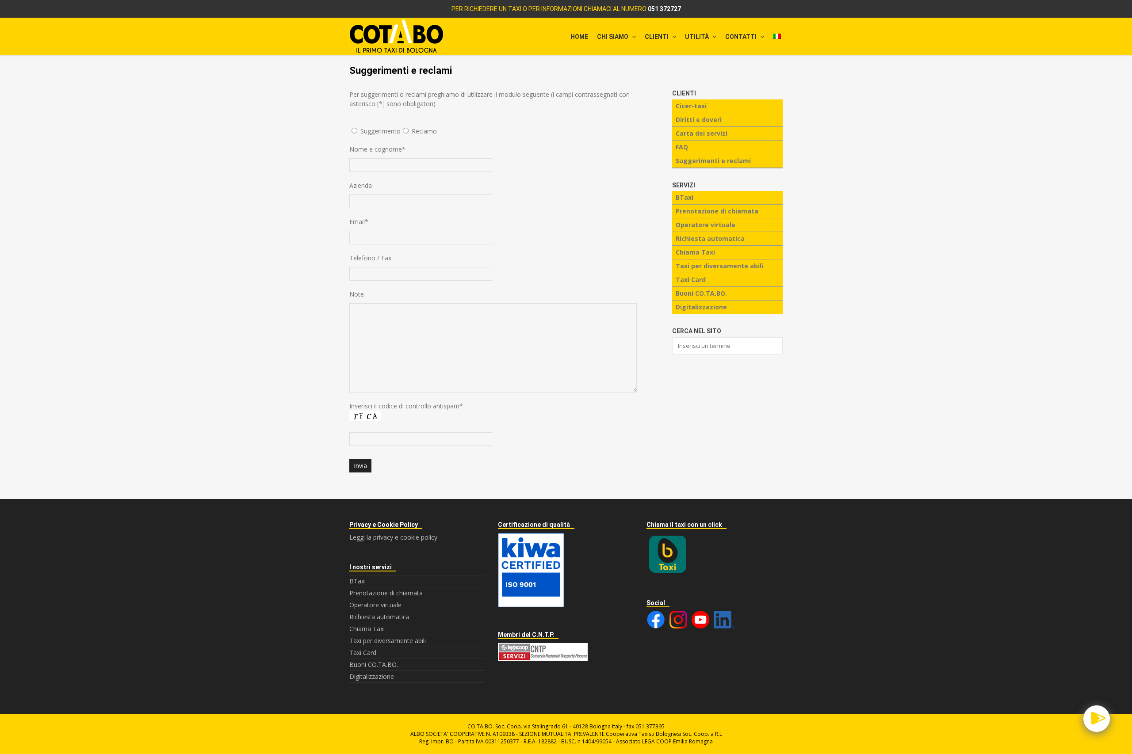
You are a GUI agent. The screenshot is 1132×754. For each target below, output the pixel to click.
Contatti (741, 36)
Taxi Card (691, 279)
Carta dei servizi (701, 133)
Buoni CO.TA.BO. (701, 293)
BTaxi (684, 197)
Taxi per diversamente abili (719, 266)
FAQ (682, 147)
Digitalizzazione (701, 307)
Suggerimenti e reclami (713, 160)
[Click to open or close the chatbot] (1096, 718)
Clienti (657, 36)
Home (579, 36)
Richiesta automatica (710, 238)
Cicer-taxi (691, 106)
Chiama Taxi (695, 252)
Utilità (697, 36)
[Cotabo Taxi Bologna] (566, 36)
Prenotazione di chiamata (717, 211)
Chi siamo (613, 36)
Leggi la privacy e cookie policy (393, 537)
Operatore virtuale (705, 225)
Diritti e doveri (699, 119)
